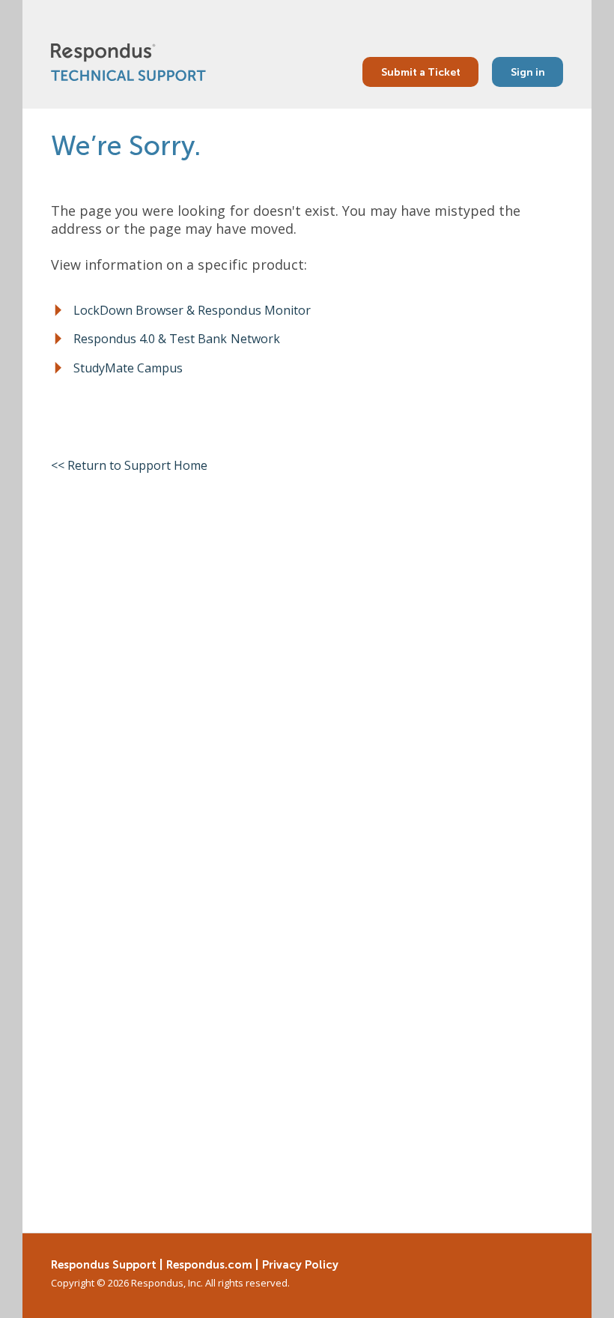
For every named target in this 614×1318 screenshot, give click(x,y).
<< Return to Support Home (129, 465)
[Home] (128, 62)
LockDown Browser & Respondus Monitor (192, 310)
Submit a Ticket (420, 72)
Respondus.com (209, 1264)
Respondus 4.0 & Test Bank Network (176, 338)
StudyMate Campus (128, 368)
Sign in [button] (528, 72)
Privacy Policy (300, 1264)
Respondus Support (103, 1264)
